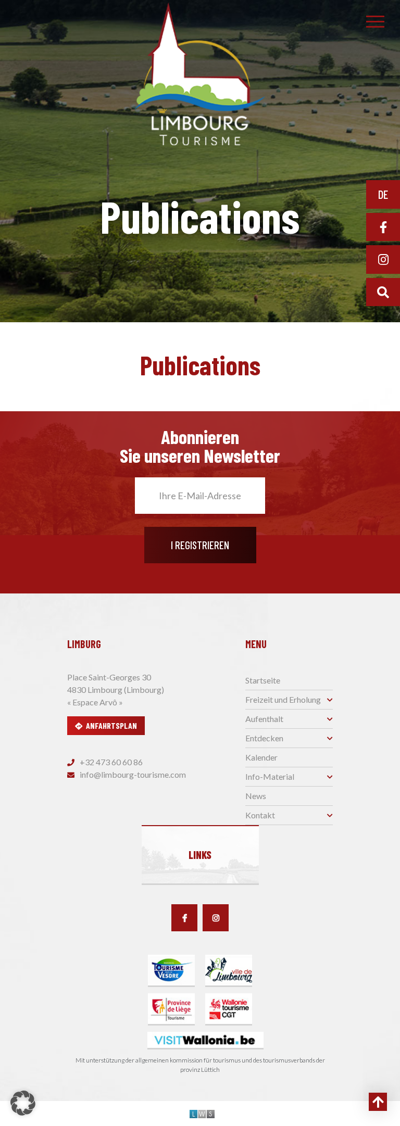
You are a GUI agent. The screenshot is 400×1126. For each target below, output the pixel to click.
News (255, 796)
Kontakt (260, 815)
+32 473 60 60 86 (110, 762)
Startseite (262, 680)
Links (200, 855)
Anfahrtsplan (111, 725)
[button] (23, 1103)
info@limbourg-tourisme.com (132, 774)
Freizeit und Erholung (283, 699)
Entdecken (264, 738)
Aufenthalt (264, 719)
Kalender (261, 757)
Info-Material (269, 776)
